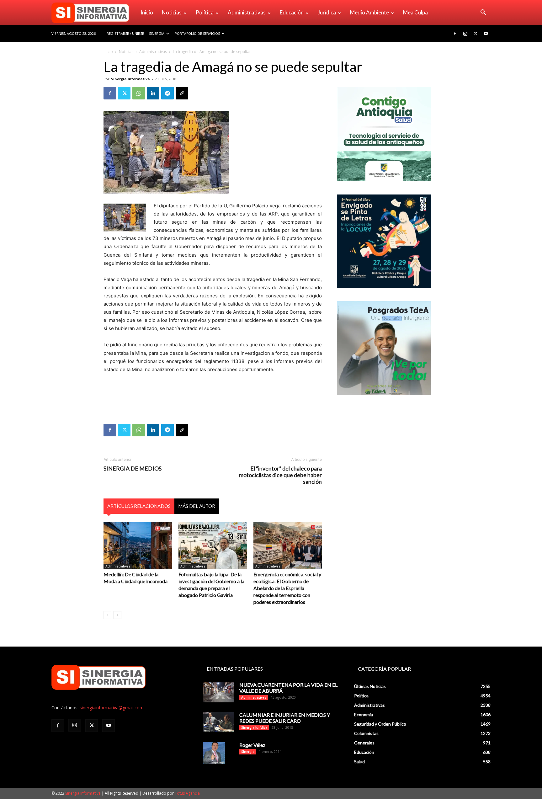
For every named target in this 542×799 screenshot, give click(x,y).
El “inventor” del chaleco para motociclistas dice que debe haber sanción (280, 475)
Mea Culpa (415, 12)
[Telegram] (167, 93)
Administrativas (247, 12)
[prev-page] (107, 615)
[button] (483, 13)
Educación (292, 12)
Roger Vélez (252, 745)
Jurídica (327, 12)
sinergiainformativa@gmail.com (112, 708)
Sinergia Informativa (130, 79)
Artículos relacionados (139, 506)
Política (205, 12)
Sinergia (156, 33)
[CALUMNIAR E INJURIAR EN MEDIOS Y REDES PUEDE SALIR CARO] (218, 722)
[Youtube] (486, 33)
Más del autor (196, 506)
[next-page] (117, 615)
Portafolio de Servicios (197, 33)
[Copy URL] (182, 93)
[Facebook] (455, 33)
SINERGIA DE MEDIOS (133, 468)
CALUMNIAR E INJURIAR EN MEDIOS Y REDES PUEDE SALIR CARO (284, 718)
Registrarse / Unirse (125, 33)
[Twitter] (475, 33)
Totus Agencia (187, 793)
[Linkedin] (153, 93)
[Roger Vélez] (214, 753)
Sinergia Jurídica (254, 727)
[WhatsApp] (138, 93)
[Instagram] (465, 33)
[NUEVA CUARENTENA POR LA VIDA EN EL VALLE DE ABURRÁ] (218, 692)
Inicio (147, 12)
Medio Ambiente (369, 12)
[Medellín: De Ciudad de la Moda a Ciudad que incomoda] (138, 545)
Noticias (172, 12)
